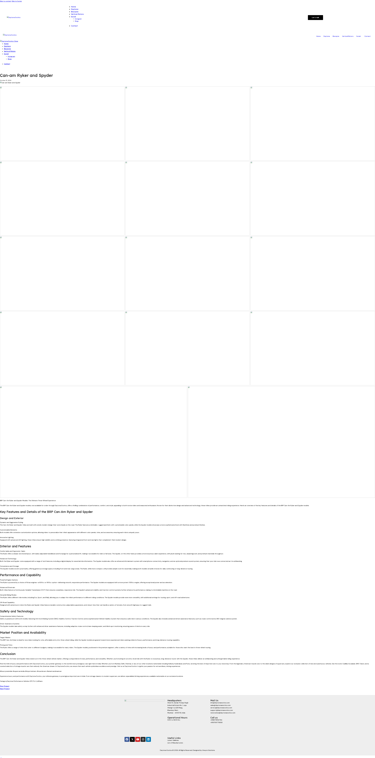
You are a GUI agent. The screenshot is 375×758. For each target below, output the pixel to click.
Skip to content (5, 1)
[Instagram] (143, 739)
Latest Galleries (173, 740)
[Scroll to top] (1, 757)
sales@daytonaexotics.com (220, 705)
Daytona (327, 36)
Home (318, 36)
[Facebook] (127, 739)
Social (358, 36)
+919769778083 (216, 722)
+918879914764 (216, 720)
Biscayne (336, 36)
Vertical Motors (347, 36)
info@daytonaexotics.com (220, 703)
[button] (359, 36)
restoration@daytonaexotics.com (223, 713)
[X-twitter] (132, 739)
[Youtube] (137, 739)
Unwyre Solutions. (208, 750)
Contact (367, 36)
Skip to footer (17, 1)
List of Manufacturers (175, 743)
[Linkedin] (148, 739)
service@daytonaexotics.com (221, 708)
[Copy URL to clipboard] (8, 684)
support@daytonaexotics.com (221, 710)
